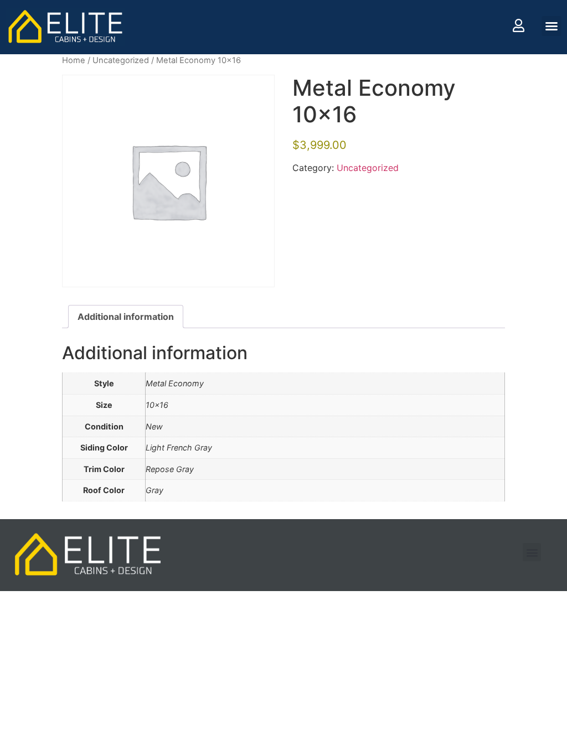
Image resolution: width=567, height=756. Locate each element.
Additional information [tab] (126, 316)
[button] (551, 26)
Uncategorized (120, 60)
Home (73, 60)
